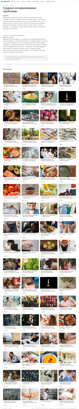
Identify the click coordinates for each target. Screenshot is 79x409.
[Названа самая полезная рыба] (67, 137)
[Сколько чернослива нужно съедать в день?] (30, 192)
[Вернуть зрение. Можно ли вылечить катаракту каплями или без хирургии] (48, 323)
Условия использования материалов (42, 408)
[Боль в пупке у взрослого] (48, 397)
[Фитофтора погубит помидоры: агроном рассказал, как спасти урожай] (11, 192)
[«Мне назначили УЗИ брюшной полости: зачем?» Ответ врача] (67, 397)
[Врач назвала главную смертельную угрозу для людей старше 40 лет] (11, 174)
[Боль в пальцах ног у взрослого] (67, 230)
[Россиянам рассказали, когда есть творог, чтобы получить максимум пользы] (30, 155)
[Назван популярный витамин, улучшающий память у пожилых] (30, 137)
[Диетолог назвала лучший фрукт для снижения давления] (30, 267)
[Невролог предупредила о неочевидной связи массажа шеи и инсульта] (67, 341)
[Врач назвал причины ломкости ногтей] (67, 285)
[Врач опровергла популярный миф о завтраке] (30, 360)
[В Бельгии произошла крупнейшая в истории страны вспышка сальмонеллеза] (30, 397)
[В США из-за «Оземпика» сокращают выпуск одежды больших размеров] (67, 211)
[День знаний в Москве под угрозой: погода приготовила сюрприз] (30, 323)
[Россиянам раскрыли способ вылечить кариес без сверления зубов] (30, 285)
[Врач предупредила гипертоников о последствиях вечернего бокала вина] (48, 341)
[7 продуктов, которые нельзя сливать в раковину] (67, 155)
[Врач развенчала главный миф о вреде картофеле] (48, 230)
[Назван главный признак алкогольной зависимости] (48, 267)
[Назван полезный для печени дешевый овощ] (11, 155)
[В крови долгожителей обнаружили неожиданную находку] (11, 323)
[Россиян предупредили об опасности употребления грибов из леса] (11, 267)
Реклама (9, 408)
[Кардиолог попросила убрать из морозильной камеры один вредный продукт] (48, 81)
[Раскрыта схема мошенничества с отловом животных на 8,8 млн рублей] (11, 341)
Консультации (5, 4)
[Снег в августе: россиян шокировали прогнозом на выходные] (11, 397)
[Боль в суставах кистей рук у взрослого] (30, 248)
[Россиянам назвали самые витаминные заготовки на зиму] (48, 248)
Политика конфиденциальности (71, 408)
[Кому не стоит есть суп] (48, 360)
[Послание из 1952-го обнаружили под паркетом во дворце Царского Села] (11, 81)
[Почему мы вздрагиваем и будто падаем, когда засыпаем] (48, 378)
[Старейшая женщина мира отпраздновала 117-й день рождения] (67, 304)
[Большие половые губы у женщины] (11, 99)
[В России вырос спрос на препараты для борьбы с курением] (67, 378)
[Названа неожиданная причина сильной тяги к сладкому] (48, 137)
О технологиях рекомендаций (60, 408)
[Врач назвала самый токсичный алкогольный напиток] (67, 118)
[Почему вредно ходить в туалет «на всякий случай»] (48, 211)
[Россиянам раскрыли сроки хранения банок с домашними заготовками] (48, 304)
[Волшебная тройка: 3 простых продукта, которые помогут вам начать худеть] (48, 174)
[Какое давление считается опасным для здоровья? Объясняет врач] (67, 81)
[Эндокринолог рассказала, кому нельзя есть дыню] (48, 192)
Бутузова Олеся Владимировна (16, 35)
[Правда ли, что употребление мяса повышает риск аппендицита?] (67, 323)
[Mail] (2, 1)
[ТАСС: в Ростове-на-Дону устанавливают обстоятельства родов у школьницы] (11, 137)
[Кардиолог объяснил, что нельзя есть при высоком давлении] (11, 118)
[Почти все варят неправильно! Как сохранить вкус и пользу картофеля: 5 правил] (30, 99)
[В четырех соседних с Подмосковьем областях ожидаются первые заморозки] (30, 304)
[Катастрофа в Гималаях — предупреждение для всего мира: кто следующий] (30, 118)
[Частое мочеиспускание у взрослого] (67, 248)
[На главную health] (6, 1)
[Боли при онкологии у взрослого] (11, 248)
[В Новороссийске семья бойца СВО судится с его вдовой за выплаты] (30, 81)
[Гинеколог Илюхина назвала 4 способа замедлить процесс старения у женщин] (11, 378)
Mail (2, 408)
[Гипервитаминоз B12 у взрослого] (30, 230)
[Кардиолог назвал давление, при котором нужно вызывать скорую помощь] (48, 99)
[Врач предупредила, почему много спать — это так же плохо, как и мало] (11, 211)
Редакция (33, 408)
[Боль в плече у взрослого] (11, 360)
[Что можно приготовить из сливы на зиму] (30, 378)
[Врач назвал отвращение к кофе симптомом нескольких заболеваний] (30, 211)
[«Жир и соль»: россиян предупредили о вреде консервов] (67, 174)
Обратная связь (51, 408)
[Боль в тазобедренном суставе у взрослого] (11, 230)
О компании (5, 408)
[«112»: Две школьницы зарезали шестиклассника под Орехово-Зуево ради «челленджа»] (67, 99)
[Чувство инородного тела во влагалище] (30, 174)
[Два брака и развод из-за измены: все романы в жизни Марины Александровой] (48, 155)
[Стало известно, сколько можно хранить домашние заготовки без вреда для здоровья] (11, 285)
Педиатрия (12, 4)
